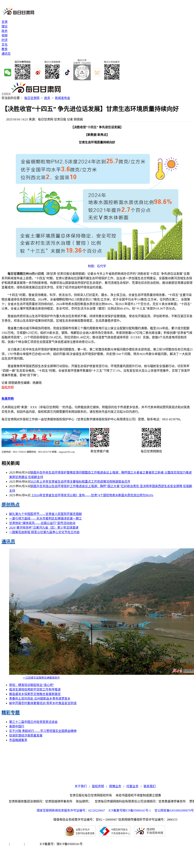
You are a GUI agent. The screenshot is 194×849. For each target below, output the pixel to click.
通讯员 (6, 53)
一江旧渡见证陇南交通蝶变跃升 (41, 677)
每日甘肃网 (31, 98)
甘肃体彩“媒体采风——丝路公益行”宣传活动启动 (42, 523)
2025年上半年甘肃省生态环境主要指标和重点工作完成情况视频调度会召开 (80, 481)
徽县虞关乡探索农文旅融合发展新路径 (35, 694)
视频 (5, 35)
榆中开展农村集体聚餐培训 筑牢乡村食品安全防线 (43, 703)
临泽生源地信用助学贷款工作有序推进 (35, 689)
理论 (5, 26)
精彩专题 (11, 712)
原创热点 (11, 504)
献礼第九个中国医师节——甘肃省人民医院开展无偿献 (45, 514)
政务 (5, 31)
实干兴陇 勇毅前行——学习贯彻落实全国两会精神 (43, 731)
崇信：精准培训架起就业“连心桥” (31, 685)
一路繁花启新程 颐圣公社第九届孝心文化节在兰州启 (44, 532)
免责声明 (8, 398)
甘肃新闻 (6, 94)
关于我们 (81, 786)
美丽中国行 (16, 726)
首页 (5, 844)
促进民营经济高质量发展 (25, 735)
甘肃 (5, 21)
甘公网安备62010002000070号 (174, 810)
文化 (5, 44)
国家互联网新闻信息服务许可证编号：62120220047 (73, 810)
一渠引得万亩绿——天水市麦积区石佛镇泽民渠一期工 (45, 518)
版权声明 (8, 387)
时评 (5, 40)
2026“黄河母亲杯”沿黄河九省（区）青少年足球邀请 (43, 527)
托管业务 (132, 786)
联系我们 (150, 786)
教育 (5, 49)
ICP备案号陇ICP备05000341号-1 (130, 810)
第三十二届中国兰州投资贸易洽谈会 (33, 721)
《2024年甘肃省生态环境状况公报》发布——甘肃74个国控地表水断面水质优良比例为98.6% (91, 495)
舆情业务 (115, 786)
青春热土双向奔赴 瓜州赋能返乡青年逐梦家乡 (39, 698)
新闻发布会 (62, 98)
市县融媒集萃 (18, 740)
